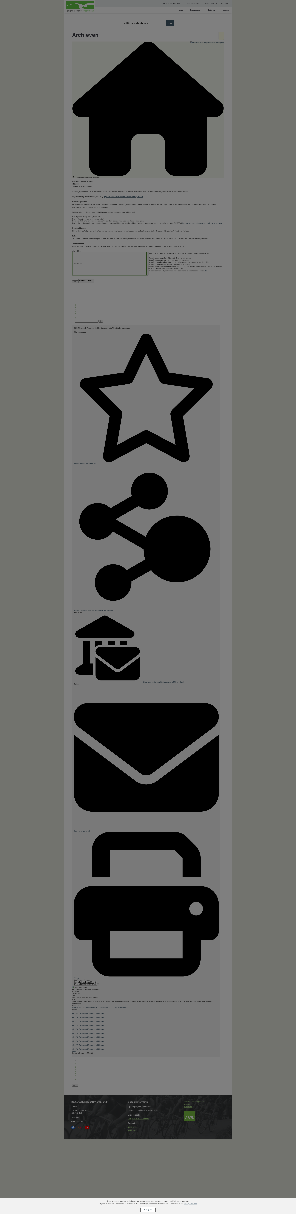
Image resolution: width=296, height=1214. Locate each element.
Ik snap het (148, 1210)
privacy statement (190, 1203)
